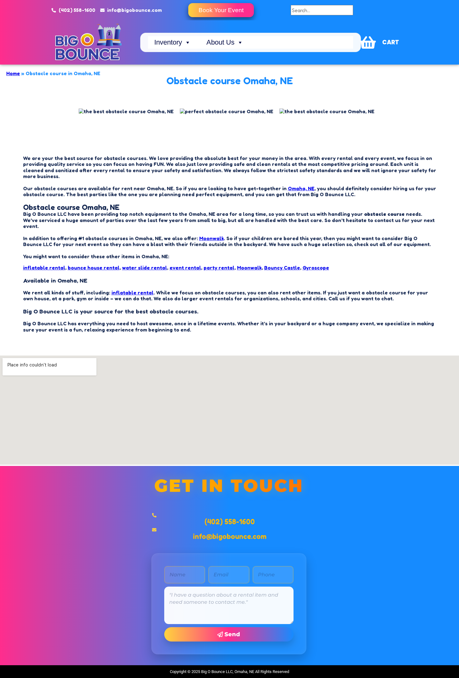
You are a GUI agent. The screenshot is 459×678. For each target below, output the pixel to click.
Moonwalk (211, 238)
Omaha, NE (301, 188)
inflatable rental (44, 267)
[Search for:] (322, 10)
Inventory (168, 42)
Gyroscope (316, 267)
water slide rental (144, 267)
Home (13, 73)
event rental (185, 267)
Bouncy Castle (282, 267)
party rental (219, 267)
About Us (220, 42)
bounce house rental (94, 267)
